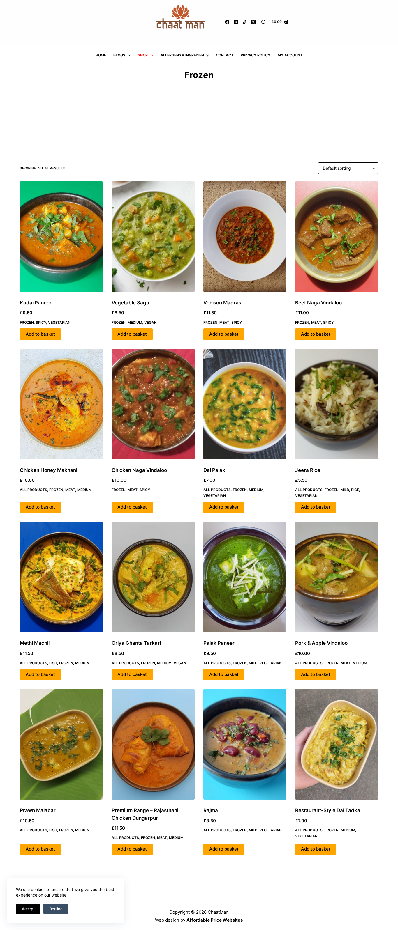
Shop (143, 55)
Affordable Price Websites (214, 920)
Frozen (27, 322)
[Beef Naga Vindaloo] (336, 236)
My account (290, 55)
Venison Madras (222, 303)
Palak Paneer (219, 643)
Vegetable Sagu (130, 303)
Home (101, 55)
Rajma (210, 810)
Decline (56, 908)
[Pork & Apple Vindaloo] (336, 577)
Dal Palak (214, 470)
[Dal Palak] (244, 404)
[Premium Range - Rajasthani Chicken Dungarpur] (153, 744)
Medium (135, 322)
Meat (224, 322)
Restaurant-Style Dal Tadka (327, 810)
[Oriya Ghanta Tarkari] (153, 577)
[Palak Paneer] (244, 577)
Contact (224, 55)
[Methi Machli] (61, 577)
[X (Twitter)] (253, 22)
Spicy (41, 322)
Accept (28, 908)
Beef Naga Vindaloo (318, 303)
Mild (345, 490)
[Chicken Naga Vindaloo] (153, 404)
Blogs (119, 55)
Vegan (150, 322)
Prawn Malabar (38, 810)
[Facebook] (227, 22)
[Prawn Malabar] (61, 744)
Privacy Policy (255, 55)
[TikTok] (244, 22)
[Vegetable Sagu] (153, 236)
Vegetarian (59, 322)
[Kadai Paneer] (61, 236)
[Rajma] (244, 744)
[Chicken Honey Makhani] (61, 404)
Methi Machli (35, 643)
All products (33, 490)
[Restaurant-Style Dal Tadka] (336, 744)
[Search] (263, 22)
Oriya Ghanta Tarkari (136, 643)
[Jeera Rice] (336, 404)
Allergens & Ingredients (185, 55)
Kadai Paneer (36, 303)
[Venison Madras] (244, 236)
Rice (355, 490)
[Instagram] (236, 22)
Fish (53, 663)
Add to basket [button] (40, 334)
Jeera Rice (307, 470)
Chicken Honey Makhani (48, 470)
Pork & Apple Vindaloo (321, 643)
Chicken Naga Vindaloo (139, 470)
